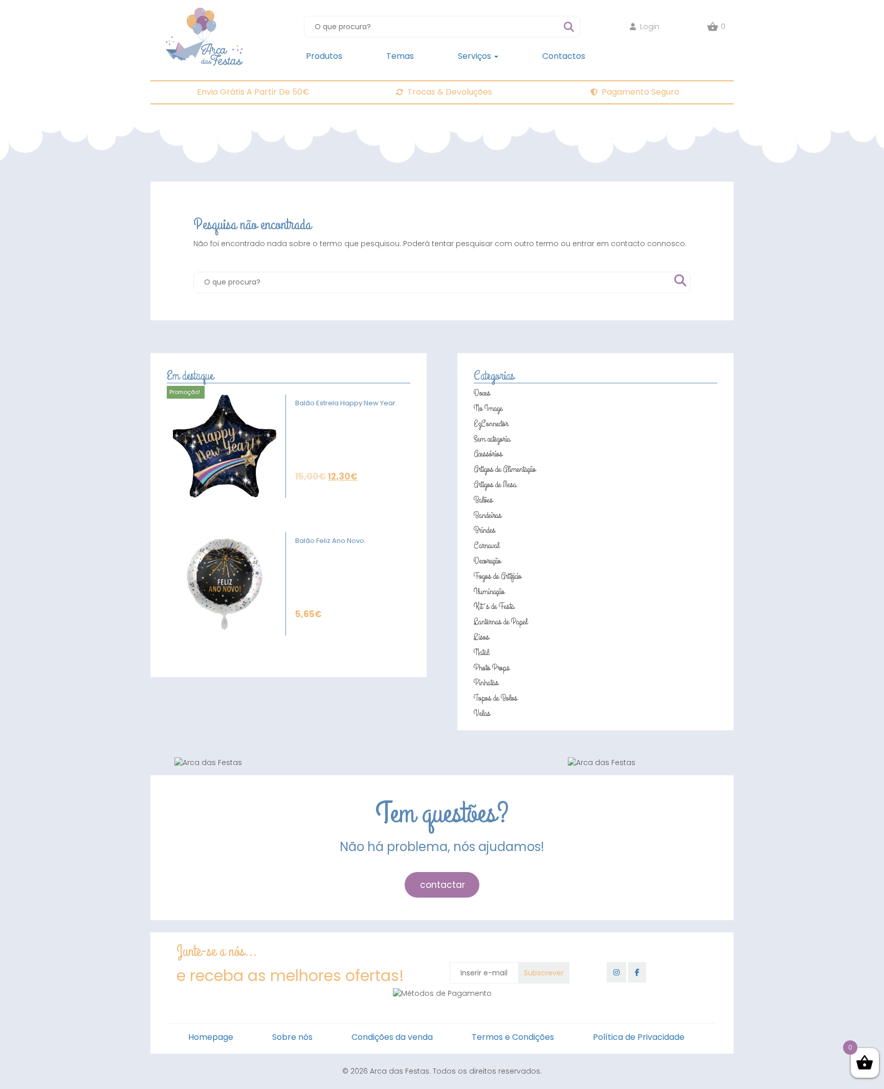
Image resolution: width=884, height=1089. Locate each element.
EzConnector (491, 424)
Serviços (475, 56)
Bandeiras (487, 515)
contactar (442, 885)
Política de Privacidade (638, 1037)
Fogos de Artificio (497, 576)
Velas (482, 713)
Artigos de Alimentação (505, 469)
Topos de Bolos (495, 698)
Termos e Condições (513, 1037)
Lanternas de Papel (500, 622)
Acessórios (488, 454)
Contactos (563, 56)
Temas (400, 56)
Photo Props (492, 668)
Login (649, 26)
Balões (483, 500)
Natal (481, 652)
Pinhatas (486, 683)
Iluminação (489, 591)
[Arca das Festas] (204, 13)
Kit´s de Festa (494, 606)
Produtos (324, 56)
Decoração (487, 561)
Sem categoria (492, 439)
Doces (482, 393)
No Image (488, 408)
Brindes (484, 530)
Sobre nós (292, 1037)
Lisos (481, 637)
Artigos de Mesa (495, 484)
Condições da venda (392, 1037)
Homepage (210, 1037)
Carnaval (486, 545)
